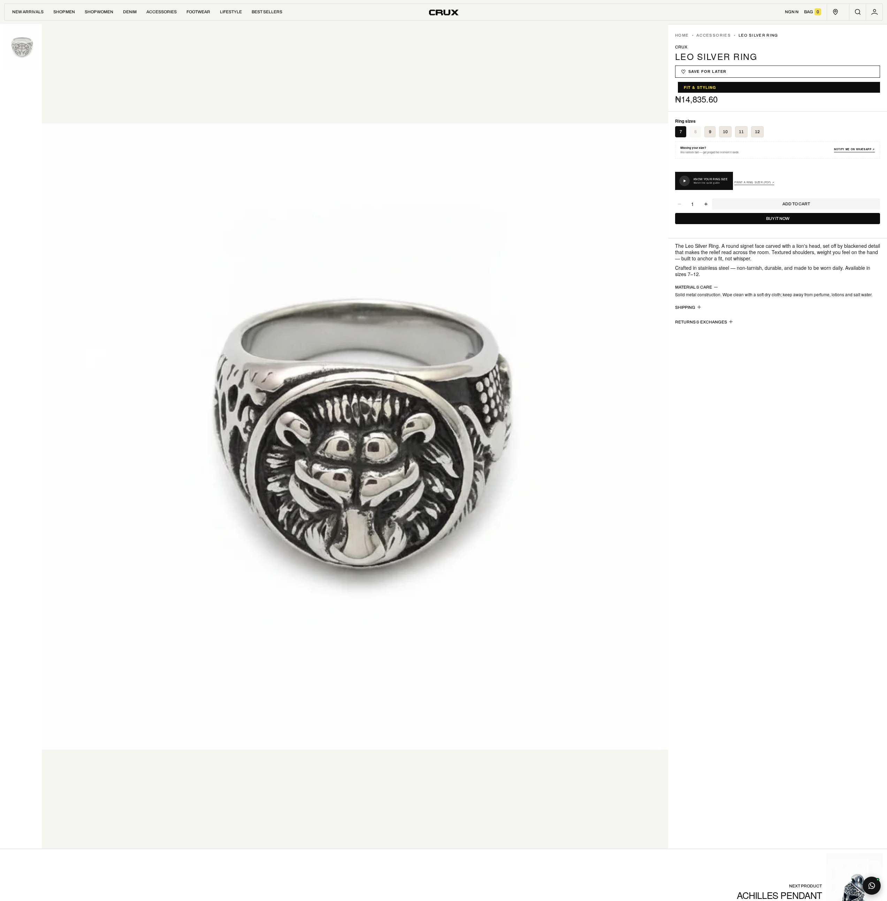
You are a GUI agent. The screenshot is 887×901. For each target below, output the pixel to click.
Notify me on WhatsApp (854, 149)
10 (725, 131)
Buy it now (777, 218)
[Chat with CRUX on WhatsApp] (872, 886)
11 (741, 131)
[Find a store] (835, 12)
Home (682, 35)
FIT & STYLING (700, 87)
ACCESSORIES (713, 35)
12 (757, 131)
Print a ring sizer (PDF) (754, 182)
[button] (857, 12)
